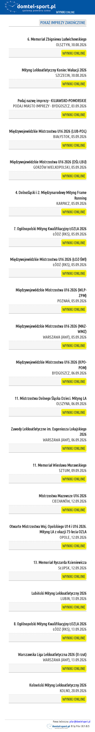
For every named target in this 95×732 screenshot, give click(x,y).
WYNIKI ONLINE (73, 53)
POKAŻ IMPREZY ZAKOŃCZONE (62, 22)
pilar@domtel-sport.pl (79, 721)
